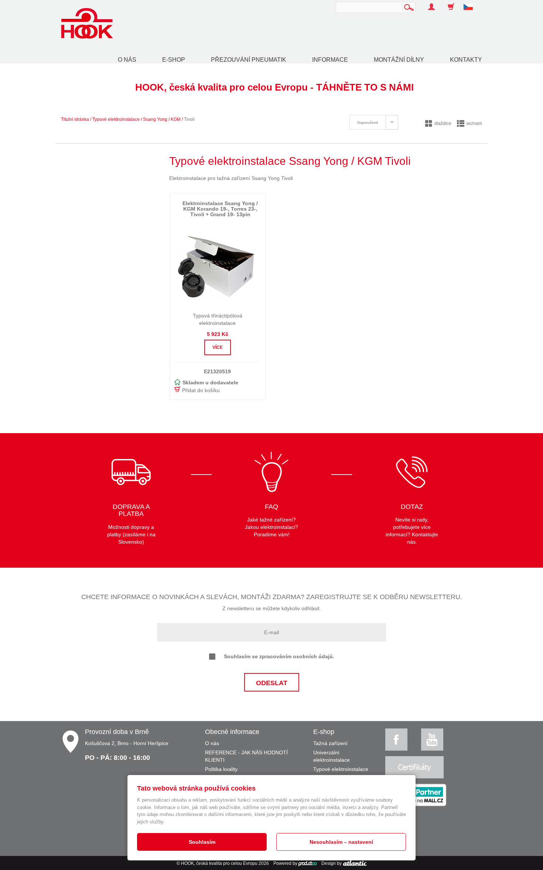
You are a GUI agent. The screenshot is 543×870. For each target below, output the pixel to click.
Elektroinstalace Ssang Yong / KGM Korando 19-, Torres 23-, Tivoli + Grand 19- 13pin (220, 209)
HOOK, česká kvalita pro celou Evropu (219, 863)
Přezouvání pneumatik (248, 60)
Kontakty (466, 60)
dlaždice (442, 123)
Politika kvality (221, 769)
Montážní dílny (399, 60)
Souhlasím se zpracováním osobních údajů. (279, 656)
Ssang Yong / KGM (162, 119)
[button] (471, 3)
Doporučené (367, 122)
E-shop (173, 60)
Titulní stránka (75, 119)
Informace (330, 60)
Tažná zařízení (330, 743)
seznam (474, 123)
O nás (127, 60)
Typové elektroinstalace (116, 119)
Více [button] (217, 347)
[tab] (373, 122)
